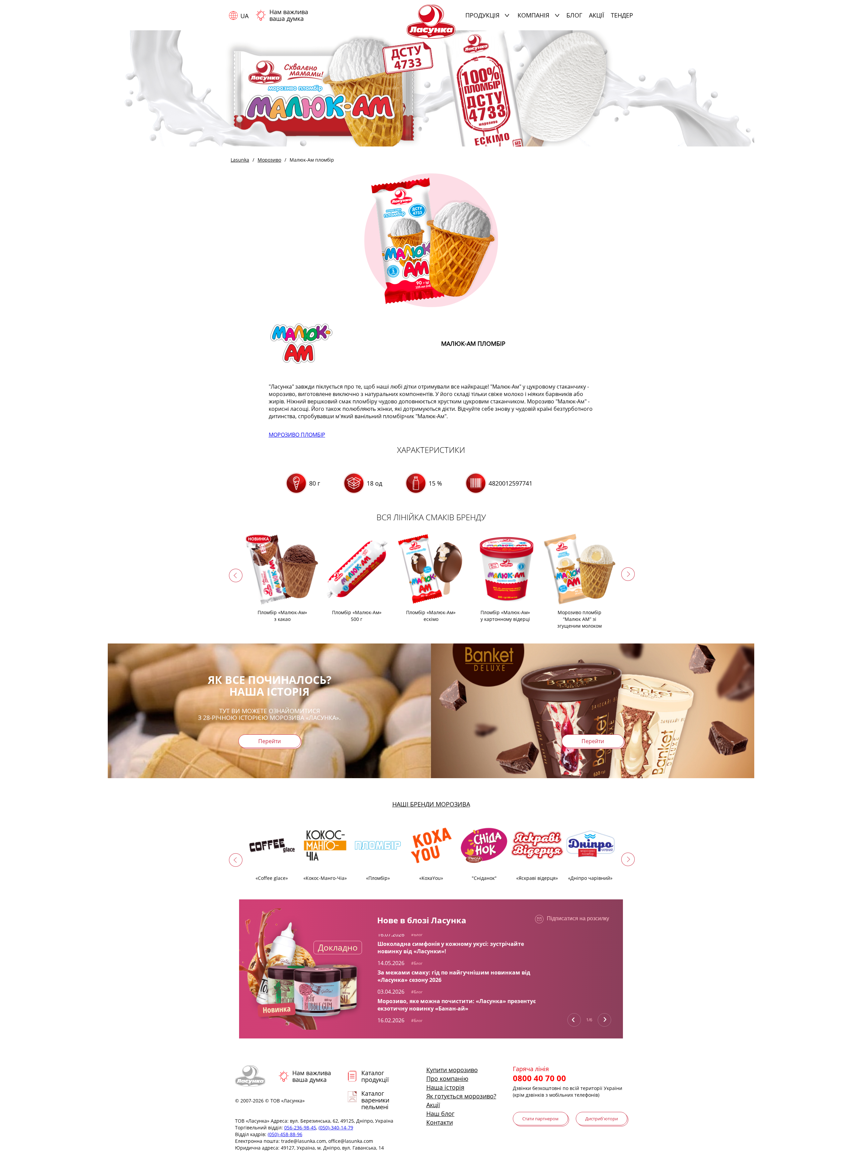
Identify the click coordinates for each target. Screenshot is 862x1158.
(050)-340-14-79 (336, 1127)
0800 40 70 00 (539, 1078)
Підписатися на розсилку (578, 918)
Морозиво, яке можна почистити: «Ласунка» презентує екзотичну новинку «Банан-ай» (456, 1004)
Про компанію (447, 1078)
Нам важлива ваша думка (288, 15)
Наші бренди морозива (431, 804)
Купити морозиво (452, 1070)
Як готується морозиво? (461, 1096)
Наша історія (445, 1087)
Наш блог (440, 1114)
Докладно (338, 947)
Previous (574, 1020)
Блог (574, 15)
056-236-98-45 (300, 1127)
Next (604, 1020)
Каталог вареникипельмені (375, 1100)
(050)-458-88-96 (285, 1134)
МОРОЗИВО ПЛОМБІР (297, 434)
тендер (622, 15)
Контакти (439, 1122)
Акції (596, 15)
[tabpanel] (458, 942)
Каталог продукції (375, 1076)
